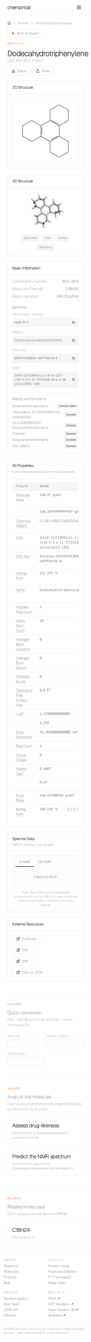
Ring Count (24, 746)
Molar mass (56, 1283)
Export (21, 71)
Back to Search (28, 33)
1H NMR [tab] (24, 862)
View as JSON (32, 972)
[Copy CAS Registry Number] (73, 322)
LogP (20, 714)
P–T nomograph (59, 1277)
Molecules (11, 1271)
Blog (7, 1283)
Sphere (62, 238)
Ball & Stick (30, 238)
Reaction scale (58, 1266)
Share (46, 71)
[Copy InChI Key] (73, 358)
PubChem (29, 939)
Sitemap (10, 1315)
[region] (45, 425)
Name (20, 590)
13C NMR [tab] (44, 862)
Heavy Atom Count (20, 626)
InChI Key (22, 556)
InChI (19, 537)
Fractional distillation (62, 1271)
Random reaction (16, 1298)
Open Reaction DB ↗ (63, 1310)
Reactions (11, 1266)
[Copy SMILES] (73, 340)
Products (10, 1277)
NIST (25, 961)
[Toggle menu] (79, 7)
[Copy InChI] (73, 379)
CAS (25, 950)
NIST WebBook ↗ (61, 1304)
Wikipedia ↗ (57, 1315)
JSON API (11, 1310)
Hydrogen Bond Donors (23, 663)
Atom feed (11, 1304)
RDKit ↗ (54, 1298)
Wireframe (45, 247)
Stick (48, 238)
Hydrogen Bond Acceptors (23, 644)
